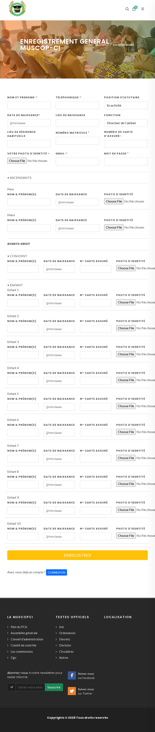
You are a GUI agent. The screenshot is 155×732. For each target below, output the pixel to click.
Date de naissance (23, 115)
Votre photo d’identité (28, 153)
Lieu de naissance (70, 115)
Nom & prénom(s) (21, 194)
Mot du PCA (19, 627)
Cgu (13, 657)
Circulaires (66, 651)
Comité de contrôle (23, 645)
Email (61, 153)
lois (61, 627)
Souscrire (53, 687)
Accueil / (102, 44)
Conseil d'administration (27, 639)
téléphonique (68, 97)
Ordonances (67, 633)
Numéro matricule (71, 133)
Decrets (64, 639)
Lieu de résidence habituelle (21, 134)
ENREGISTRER (77, 555)
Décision (65, 645)
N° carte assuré (94, 261)
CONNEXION (56, 572)
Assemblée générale (24, 633)
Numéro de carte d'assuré (118, 134)
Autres (63, 657)
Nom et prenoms (22, 97)
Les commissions (22, 651)
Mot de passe (115, 153)
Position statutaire (121, 97)
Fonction (112, 115)
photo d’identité (118, 194)
